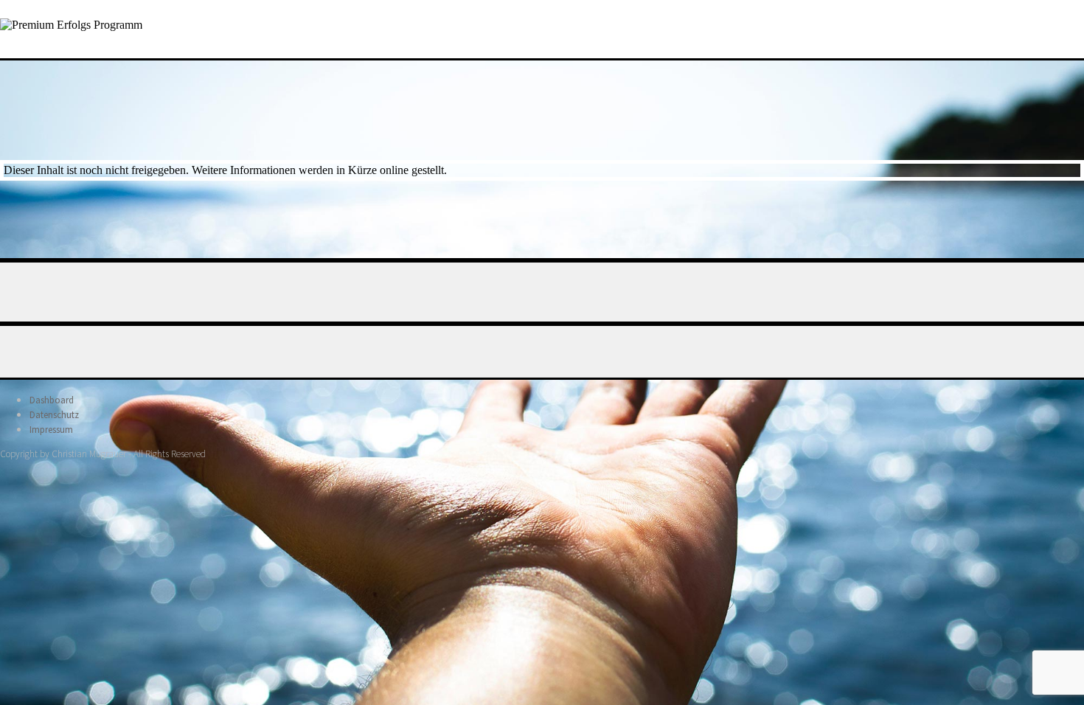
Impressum (51, 429)
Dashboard (51, 400)
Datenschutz (54, 415)
